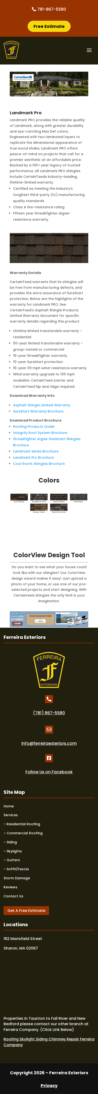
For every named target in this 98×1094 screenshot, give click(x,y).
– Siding (10, 842)
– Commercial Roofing (23, 833)
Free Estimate (49, 26)
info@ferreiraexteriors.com (49, 743)
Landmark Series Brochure (36, 451)
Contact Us (13, 896)
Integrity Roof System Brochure (40, 432)
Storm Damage (17, 878)
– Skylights (13, 851)
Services (11, 815)
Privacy (49, 1086)
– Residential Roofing (22, 824)
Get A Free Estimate (26, 910)
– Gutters (12, 860)
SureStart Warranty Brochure (38, 411)
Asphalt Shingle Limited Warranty (41, 405)
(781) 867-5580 (49, 713)
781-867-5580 (51, 9)
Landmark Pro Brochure (33, 457)
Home (9, 806)
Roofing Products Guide (33, 426)
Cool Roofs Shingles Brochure (39, 463)
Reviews (10, 887)
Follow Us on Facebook (49, 772)
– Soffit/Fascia (16, 869)
